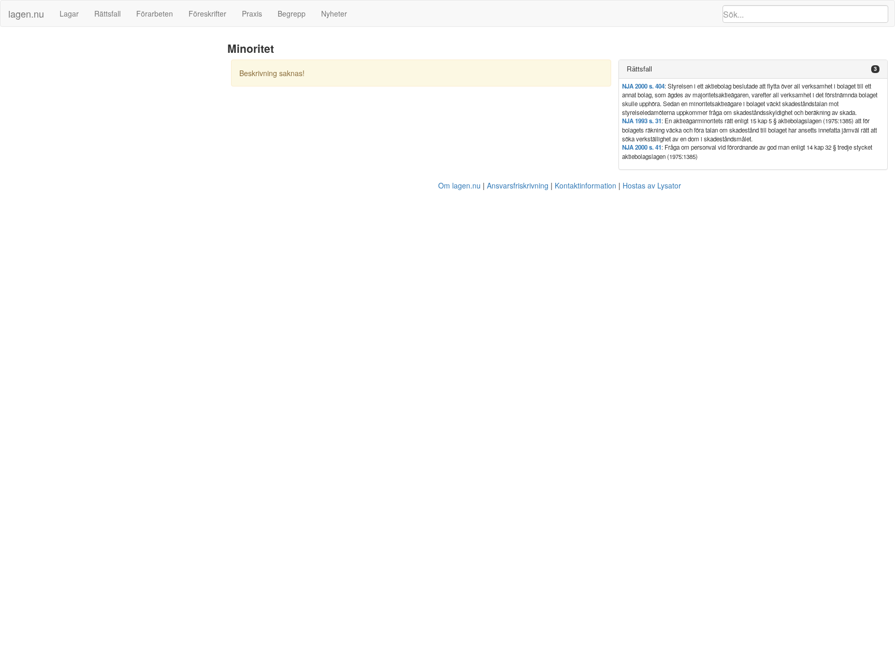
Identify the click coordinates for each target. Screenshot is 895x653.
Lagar (69, 13)
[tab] (753, 69)
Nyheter (334, 13)
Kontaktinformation (585, 185)
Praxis (252, 13)
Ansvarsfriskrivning (517, 185)
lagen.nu (26, 13)
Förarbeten (154, 13)
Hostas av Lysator (652, 185)
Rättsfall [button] (639, 69)
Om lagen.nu (459, 185)
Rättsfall (107, 13)
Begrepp (292, 13)
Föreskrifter (207, 13)
